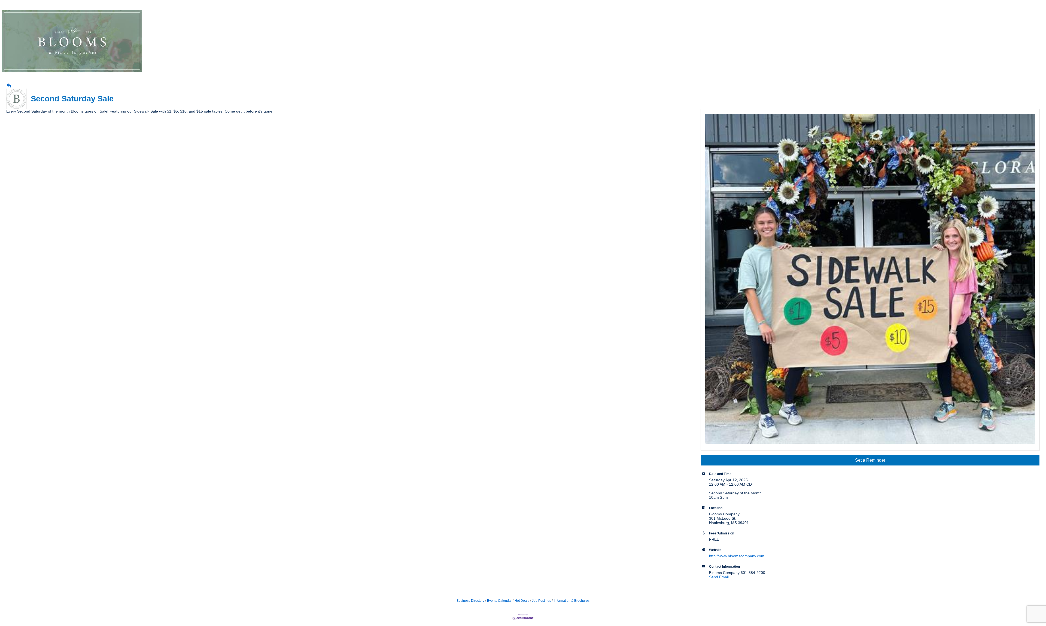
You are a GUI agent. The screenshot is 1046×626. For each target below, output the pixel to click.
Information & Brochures (571, 601)
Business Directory (470, 601)
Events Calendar (499, 601)
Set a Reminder (870, 460)
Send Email (719, 577)
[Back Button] (9, 86)
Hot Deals (522, 601)
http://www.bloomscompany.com (736, 556)
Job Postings (541, 601)
